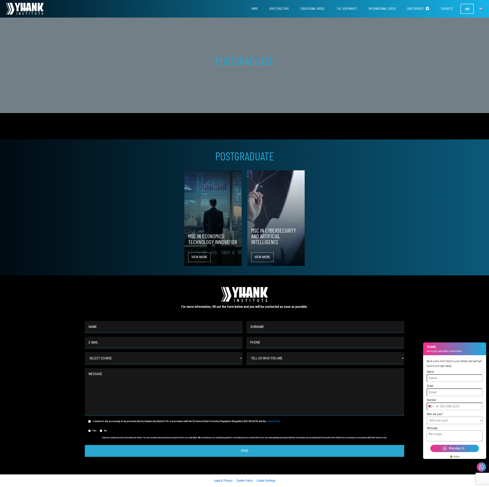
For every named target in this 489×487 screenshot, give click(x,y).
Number (431, 400)
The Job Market (347, 8)
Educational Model (312, 8)
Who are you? (435, 414)
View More (199, 257)
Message (432, 428)
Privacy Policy (273, 421)
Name (430, 372)
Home (254, 8)
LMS (467, 9)
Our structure (279, 8)
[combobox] (433, 406)
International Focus (382, 8)
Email (430, 386)
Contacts (447, 8)
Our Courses (415, 8)
